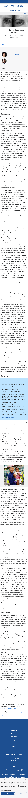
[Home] (14, 7)
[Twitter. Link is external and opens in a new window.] (7, 770)
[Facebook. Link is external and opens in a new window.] (10, 770)
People (14, 740)
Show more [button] (5, 65)
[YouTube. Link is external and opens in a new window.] (21, 770)
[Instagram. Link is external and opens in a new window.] (14, 770)
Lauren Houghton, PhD (13, 54)
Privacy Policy (13, 796)
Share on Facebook (10, 40)
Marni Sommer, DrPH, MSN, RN (15, 61)
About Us (14, 730)
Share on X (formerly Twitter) (13, 40)
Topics (3, 68)
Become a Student (14, 743)
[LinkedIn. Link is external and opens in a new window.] (18, 770)
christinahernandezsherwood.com (8, 708)
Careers (14, 746)
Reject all (20, 793)
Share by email (18, 40)
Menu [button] (25, 13)
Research (14, 736)
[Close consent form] (26, 780)
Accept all (7, 793)
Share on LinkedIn (16, 40)
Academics (14, 733)
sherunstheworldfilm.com (8, 417)
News (3, 44)
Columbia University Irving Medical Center (14, 1)
